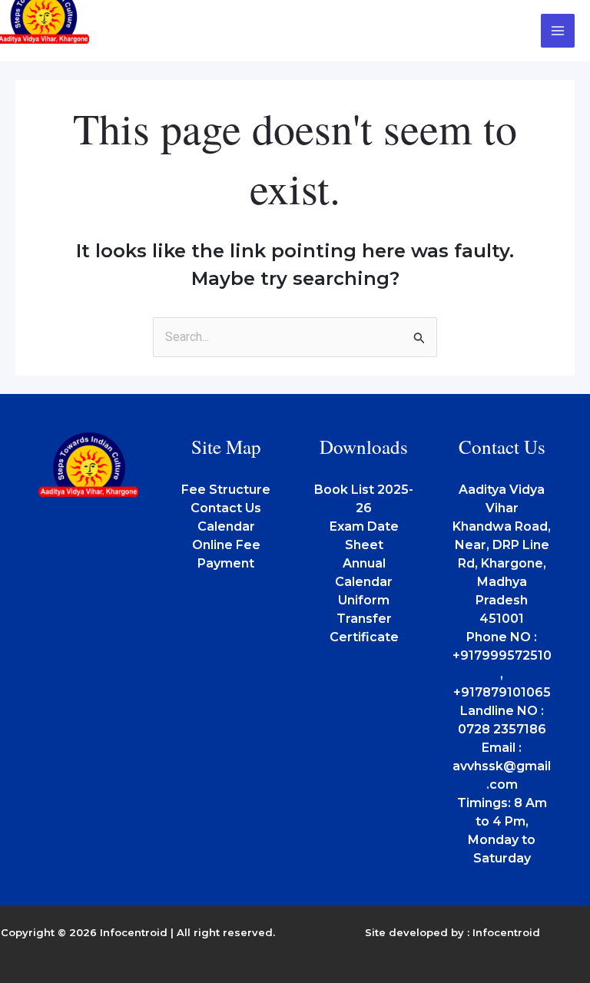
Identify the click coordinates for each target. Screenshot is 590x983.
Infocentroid (506, 932)
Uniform (363, 600)
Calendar (226, 526)
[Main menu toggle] (558, 31)
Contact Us (226, 508)
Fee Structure (225, 489)
